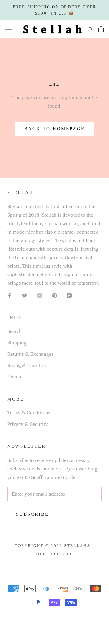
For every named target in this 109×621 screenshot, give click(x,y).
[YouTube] (69, 295)
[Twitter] (24, 295)
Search (14, 331)
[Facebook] (9, 295)
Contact (15, 377)
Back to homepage (54, 128)
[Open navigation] (8, 29)
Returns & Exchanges (30, 354)
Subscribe (32, 514)
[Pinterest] (54, 295)
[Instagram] (39, 295)
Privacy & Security (27, 424)
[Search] (90, 29)
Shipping (17, 343)
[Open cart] (101, 29)
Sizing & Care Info (27, 365)
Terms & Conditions (28, 413)
